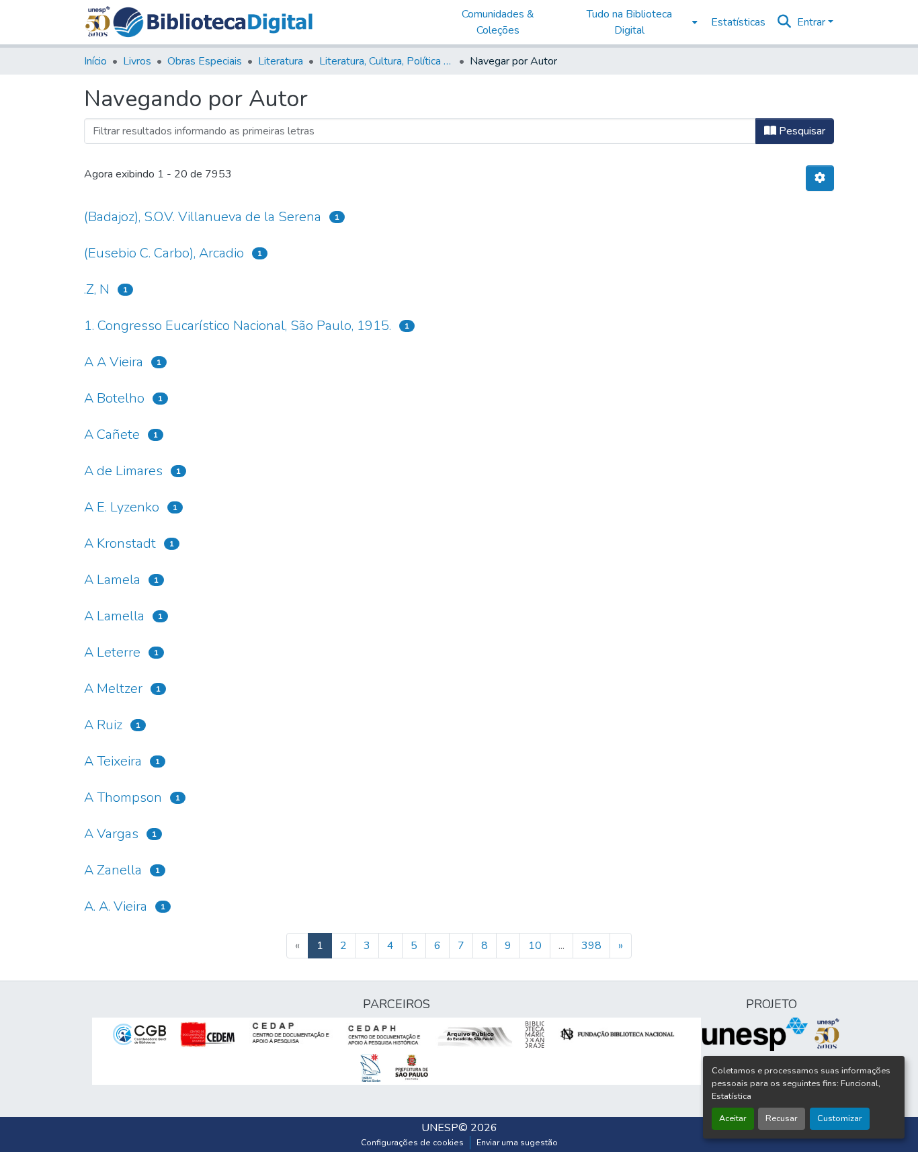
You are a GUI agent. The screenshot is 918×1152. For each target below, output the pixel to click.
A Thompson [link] (123, 797)
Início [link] (95, 61)
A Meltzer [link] (113, 689)
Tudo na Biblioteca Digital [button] (629, 22)
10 (535, 945)
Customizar (839, 1118)
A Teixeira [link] (113, 761)
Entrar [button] (812, 22)
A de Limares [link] (123, 471)
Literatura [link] (280, 61)
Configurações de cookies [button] (412, 1142)
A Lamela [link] (112, 580)
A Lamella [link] (114, 616)
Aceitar (733, 1118)
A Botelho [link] (114, 398)
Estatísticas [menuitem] (738, 22)
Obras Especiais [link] (204, 61)
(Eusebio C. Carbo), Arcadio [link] (164, 253)
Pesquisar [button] (800, 131)
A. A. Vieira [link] (115, 906)
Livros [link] (137, 61)
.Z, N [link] (97, 289)
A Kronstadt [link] (120, 543)
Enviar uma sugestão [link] (517, 1142)
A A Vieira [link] (113, 362)
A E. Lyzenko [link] (121, 507)
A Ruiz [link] (103, 725)
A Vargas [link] (111, 834)
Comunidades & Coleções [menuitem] (498, 22)
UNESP (439, 1127)
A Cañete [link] (112, 434)
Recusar (781, 1118)
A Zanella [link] (113, 870)
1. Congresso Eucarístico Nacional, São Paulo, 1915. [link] (237, 326)
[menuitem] (633, 22)
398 (591, 945)
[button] (213, 22)
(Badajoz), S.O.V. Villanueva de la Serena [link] (202, 217)
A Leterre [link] (112, 652)
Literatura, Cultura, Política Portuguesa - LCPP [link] (386, 61)
